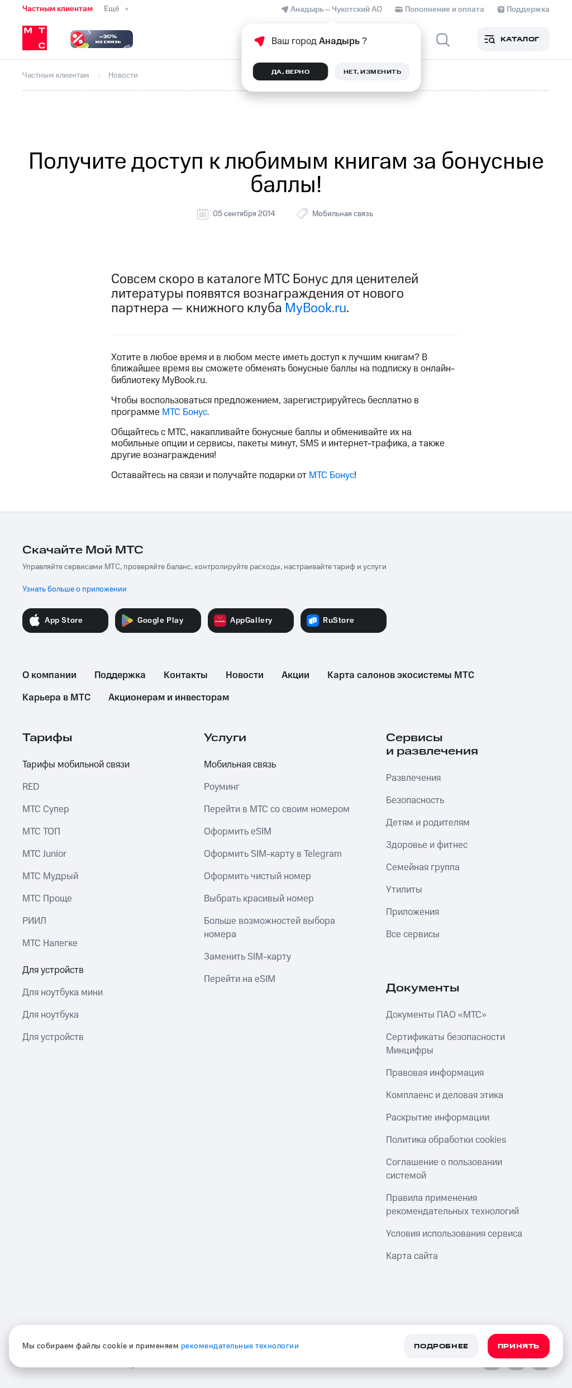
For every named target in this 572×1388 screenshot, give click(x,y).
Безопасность (415, 800)
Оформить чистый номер (257, 876)
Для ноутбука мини (62, 992)
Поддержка (120, 675)
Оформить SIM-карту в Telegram (273, 854)
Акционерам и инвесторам (168, 697)
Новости (245, 675)
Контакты (186, 675)
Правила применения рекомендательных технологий (452, 1204)
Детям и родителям (428, 822)
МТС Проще (47, 898)
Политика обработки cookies (446, 1140)
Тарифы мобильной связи (76, 764)
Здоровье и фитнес (427, 845)
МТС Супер (45, 809)
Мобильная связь (342, 214)
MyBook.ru (315, 308)
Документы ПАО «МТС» (436, 1015)
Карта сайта (412, 1256)
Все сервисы (413, 934)
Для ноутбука (50, 1015)
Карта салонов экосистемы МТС (400, 675)
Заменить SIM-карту (247, 957)
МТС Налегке (50, 943)
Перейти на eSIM (239, 979)
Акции (295, 675)
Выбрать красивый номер (259, 898)
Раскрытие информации (437, 1117)
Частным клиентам (57, 9)
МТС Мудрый (50, 876)
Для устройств (53, 970)
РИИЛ (34, 921)
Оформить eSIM (237, 831)
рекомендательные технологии (240, 1346)
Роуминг (222, 787)
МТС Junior (44, 854)
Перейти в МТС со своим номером (277, 809)
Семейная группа (423, 867)
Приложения (412, 912)
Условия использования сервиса (454, 1234)
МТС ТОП (41, 831)
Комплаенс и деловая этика (444, 1095)
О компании (49, 675)
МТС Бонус (184, 412)
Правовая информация (435, 1073)
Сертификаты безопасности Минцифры (445, 1044)
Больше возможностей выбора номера (269, 927)
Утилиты (404, 889)
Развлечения (413, 778)
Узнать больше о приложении (74, 589)
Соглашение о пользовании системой (444, 1169)
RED (30, 787)
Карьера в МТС (56, 697)
